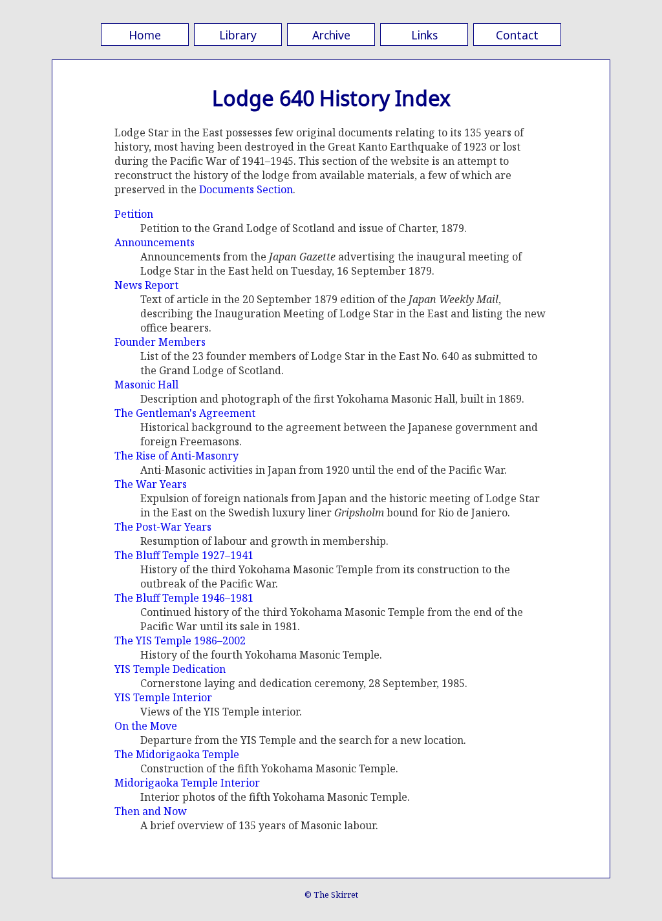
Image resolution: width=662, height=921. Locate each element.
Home (145, 35)
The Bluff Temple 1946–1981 (183, 598)
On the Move (145, 726)
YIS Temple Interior (163, 697)
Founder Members (160, 342)
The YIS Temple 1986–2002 (180, 640)
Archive (331, 35)
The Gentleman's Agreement (184, 413)
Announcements (154, 242)
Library (238, 35)
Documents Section (246, 189)
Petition (133, 214)
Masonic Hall (146, 384)
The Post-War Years (162, 527)
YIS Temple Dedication (170, 669)
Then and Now (150, 811)
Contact (517, 35)
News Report (146, 285)
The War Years (150, 484)
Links (424, 35)
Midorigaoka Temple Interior (187, 783)
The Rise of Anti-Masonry (176, 456)
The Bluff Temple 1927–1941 (183, 555)
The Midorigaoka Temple (176, 754)
